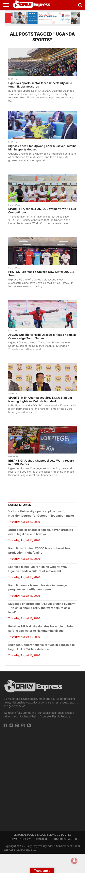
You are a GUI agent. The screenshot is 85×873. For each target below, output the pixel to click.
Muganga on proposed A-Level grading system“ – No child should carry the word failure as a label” (42, 608)
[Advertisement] (42, 778)
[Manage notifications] (74, 861)
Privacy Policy (20, 839)
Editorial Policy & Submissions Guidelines (42, 834)
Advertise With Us (65, 839)
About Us (42, 839)
